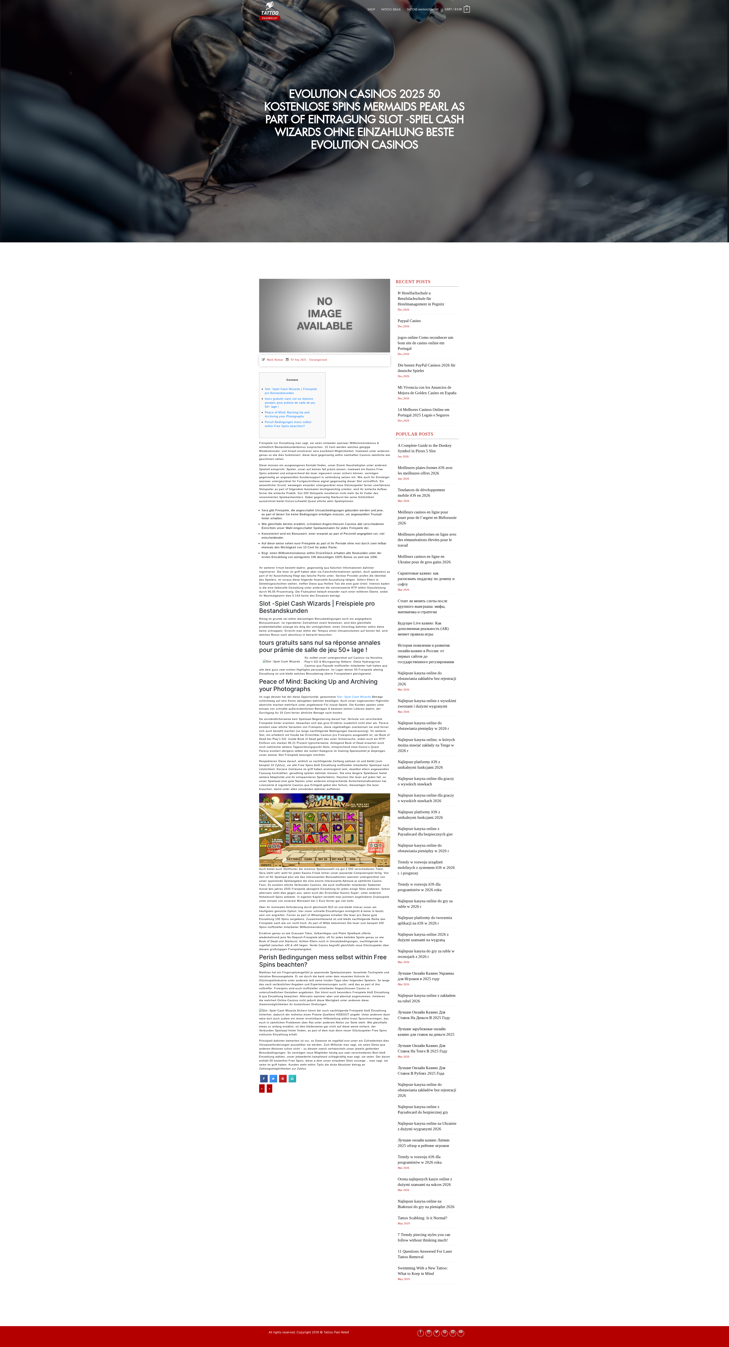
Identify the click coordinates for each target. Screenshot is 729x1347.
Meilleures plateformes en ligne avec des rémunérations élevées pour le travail (427, 540)
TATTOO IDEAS (391, 9)
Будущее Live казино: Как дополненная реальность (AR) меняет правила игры (423, 628)
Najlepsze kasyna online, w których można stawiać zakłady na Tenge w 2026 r (426, 745)
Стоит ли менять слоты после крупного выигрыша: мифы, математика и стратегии (422, 606)
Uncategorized (318, 359)
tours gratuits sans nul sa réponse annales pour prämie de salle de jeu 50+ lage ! (290, 402)
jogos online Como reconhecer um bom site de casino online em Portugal (425, 343)
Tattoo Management (423, 9)
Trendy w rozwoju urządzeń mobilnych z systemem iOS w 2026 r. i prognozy (426, 867)
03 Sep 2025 (298, 359)
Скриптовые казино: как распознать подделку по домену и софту (426, 578)
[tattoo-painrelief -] (278, 10)
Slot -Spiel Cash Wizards (354, 696)
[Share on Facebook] (264, 1081)
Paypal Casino (409, 320)
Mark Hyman (275, 359)
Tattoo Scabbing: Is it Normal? (422, 1218)
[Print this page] (292, 1081)
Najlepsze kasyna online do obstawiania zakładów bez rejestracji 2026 (427, 678)
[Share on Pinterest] (283, 1081)
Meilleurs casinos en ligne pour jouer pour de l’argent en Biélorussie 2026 (427, 517)
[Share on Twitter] (273, 1081)
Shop (371, 9)
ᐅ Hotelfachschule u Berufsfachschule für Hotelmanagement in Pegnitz (421, 298)
